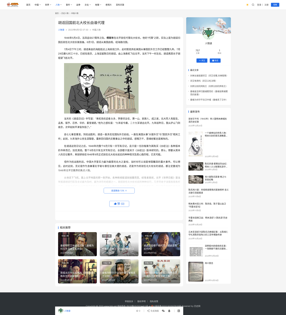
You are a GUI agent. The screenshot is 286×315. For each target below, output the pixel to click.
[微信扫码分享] (163, 311)
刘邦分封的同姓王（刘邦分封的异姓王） (209, 86)
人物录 (61, 29)
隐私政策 (154, 301)
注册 (266, 4)
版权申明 (141, 301)
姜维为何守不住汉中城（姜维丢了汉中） (209, 99)
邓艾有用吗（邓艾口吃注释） (203, 81)
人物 (57, 4)
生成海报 (154, 310)
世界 (47, 4)
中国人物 (96, 29)
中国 (37, 4)
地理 (97, 4)
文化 (87, 4)
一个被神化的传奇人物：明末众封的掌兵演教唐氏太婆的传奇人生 (216, 136)
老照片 (108, 4)
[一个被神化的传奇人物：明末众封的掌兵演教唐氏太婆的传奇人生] (195, 144)
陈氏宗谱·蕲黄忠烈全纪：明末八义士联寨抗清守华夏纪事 (216, 166)
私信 (216, 60)
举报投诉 (129, 301)
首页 (28, 4)
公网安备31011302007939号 (167, 306)
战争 (78, 4)
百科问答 (120, 4)
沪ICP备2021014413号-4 (138, 306)
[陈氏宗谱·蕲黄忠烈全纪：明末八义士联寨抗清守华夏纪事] (195, 166)
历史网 (197, 306)
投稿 (275, 5)
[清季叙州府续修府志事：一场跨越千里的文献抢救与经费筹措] (195, 250)
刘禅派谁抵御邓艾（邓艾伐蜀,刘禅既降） (209, 75)
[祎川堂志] (195, 272)
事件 (68, 4)
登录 (259, 4)
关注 (203, 60)
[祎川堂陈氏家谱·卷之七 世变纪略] (195, 179)
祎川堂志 (209, 263)
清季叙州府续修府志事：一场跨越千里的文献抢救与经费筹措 (216, 248)
